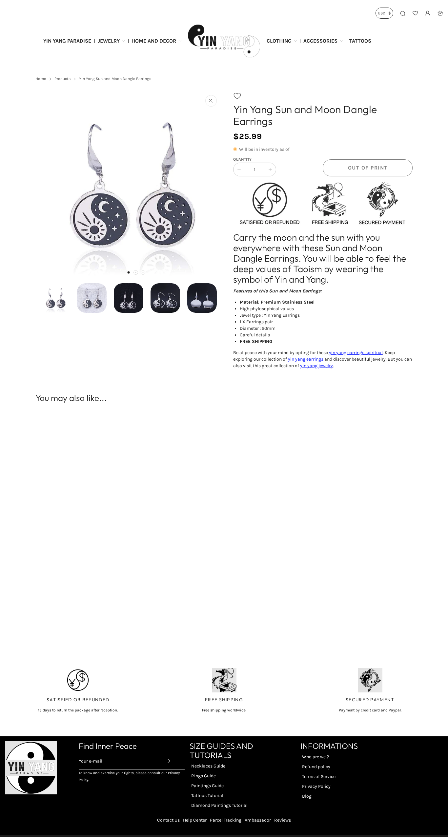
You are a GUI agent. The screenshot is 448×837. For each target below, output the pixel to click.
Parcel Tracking (225, 820)
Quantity (242, 159)
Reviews (282, 820)
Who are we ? (315, 757)
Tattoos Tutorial (207, 795)
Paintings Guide (207, 785)
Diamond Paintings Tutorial (219, 805)
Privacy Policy (316, 786)
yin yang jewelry (316, 366)
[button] (128, 272)
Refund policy (316, 766)
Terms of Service (319, 776)
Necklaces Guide (208, 766)
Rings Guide (203, 776)
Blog (307, 796)
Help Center (195, 820)
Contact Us (168, 820)
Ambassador (258, 820)
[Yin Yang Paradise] (224, 41)
